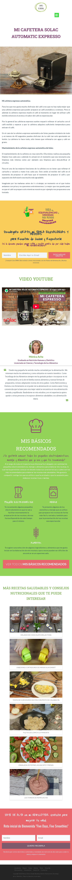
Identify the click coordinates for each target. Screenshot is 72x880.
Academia (17, 868)
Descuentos (18, 870)
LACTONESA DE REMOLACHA (36, 798)
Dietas (36, 868)
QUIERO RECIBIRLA (36, 846)
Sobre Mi (36, 870)
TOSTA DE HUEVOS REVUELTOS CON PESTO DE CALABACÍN (36, 700)
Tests (41, 868)
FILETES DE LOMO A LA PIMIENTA (36, 733)
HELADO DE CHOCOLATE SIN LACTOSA (36, 635)
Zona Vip (47, 868)
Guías (30, 868)
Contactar (44, 870)
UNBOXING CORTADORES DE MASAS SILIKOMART (36, 667)
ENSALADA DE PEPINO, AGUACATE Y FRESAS (36, 765)
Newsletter (28, 870)
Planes (24, 868)
